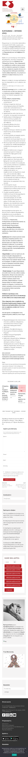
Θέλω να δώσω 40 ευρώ (13, 581)
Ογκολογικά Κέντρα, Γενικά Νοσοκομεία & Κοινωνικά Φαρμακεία (13, 727)
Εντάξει (14, 754)
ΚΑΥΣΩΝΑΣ (4, 36)
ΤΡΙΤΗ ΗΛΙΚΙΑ (14, 39)
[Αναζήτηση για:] (14, 498)
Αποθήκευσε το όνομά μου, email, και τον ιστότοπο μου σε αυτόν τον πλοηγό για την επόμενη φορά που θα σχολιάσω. (13, 473)
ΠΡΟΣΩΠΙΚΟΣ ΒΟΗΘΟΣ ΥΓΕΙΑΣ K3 (10, 736)
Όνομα (5, 454)
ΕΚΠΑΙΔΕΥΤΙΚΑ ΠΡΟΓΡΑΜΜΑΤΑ (9, 740)
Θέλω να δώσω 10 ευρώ (13, 570)
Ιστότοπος (5, 465)
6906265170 (8, 711)
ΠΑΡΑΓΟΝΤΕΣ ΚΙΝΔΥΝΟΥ (12, 38)
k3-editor (14, 35)
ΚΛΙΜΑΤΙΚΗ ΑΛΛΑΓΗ (11, 36)
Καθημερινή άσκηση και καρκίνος (13, 392)
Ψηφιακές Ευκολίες (7, 729)
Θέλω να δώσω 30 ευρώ (13, 577)
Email (4, 460)
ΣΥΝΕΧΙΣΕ (9, 590)
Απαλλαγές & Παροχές (8, 725)
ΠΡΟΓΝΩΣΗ (4, 39)
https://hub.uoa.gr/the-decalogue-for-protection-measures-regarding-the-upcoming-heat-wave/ (14, 372)
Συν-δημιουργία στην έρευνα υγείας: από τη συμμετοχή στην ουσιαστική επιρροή (13, 522)
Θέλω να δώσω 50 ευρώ (13, 585)
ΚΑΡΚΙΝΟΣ (20, 35)
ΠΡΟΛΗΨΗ (9, 39)
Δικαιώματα (5, 723)
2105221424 (5, 707)
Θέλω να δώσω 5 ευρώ (13, 566)
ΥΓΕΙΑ (19, 39)
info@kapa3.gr (12, 707)
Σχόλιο (5, 436)
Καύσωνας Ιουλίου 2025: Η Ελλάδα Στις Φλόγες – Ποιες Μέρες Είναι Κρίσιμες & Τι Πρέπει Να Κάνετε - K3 (13, 421)
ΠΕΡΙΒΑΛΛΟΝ (20, 38)
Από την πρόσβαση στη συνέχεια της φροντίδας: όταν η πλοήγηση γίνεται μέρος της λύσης (13, 515)
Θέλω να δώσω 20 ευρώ (13, 573)
